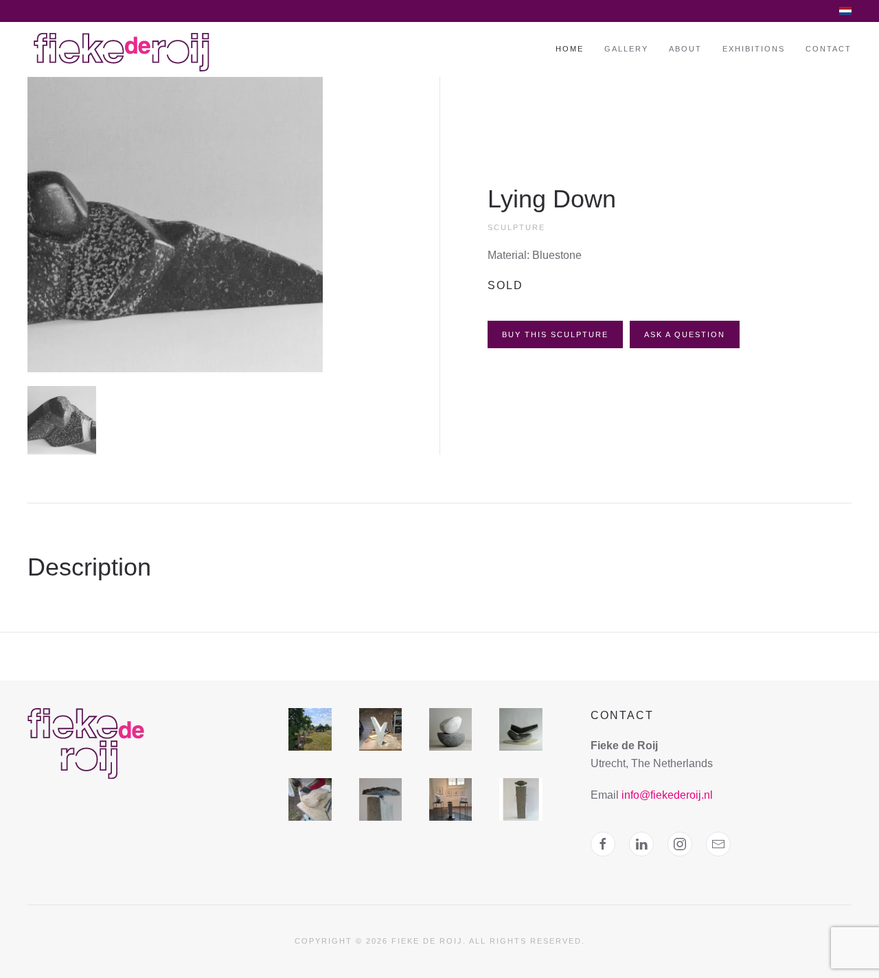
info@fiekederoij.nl (667, 795)
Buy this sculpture (555, 334)
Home (570, 49)
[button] (175, 223)
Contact (829, 49)
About (685, 49)
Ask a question (684, 334)
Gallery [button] (626, 49)
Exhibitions (753, 49)
